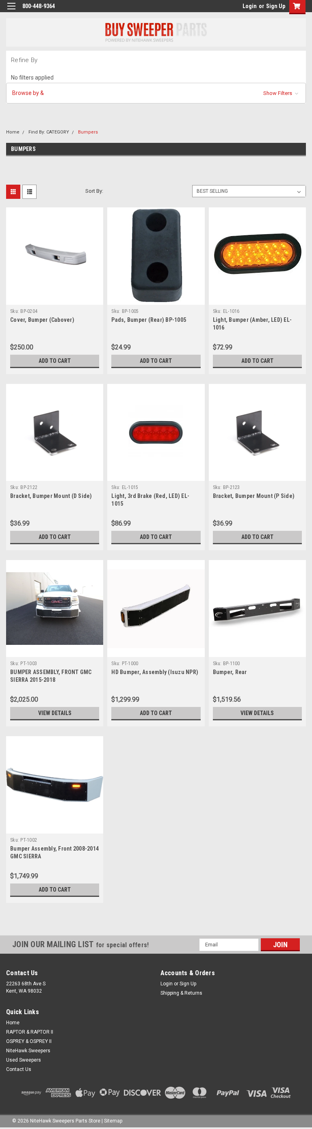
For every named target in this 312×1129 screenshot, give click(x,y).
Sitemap (113, 1121)
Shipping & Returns (181, 993)
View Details (55, 713)
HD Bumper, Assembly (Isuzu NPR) (154, 672)
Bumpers (88, 132)
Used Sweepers (23, 1060)
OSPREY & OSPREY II (29, 1041)
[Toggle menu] (11, 11)
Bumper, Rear (230, 672)
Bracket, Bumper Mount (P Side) (254, 496)
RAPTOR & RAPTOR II (29, 1032)
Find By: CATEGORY (48, 132)
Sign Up (275, 6)
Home (13, 132)
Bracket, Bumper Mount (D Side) (51, 496)
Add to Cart (55, 361)
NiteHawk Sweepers (28, 1051)
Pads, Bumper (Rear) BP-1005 (148, 320)
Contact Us (18, 1069)
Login (250, 6)
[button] (156, 93)
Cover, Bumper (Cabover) (42, 320)
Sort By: (94, 191)
